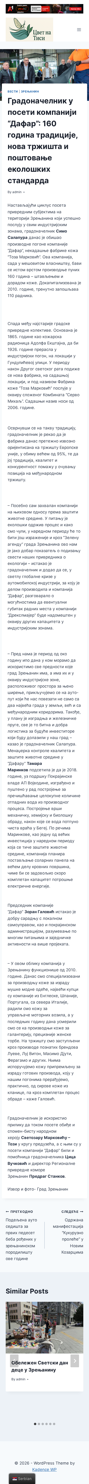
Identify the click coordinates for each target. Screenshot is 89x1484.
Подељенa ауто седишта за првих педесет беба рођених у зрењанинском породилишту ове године (21, 1235)
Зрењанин (30, 91)
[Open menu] (79, 29)
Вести (13, 91)
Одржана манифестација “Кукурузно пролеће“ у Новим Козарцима (68, 1232)
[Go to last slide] (14, 1360)
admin (17, 192)
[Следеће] (74, 1360)
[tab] (35, 1424)
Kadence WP (44, 1469)
